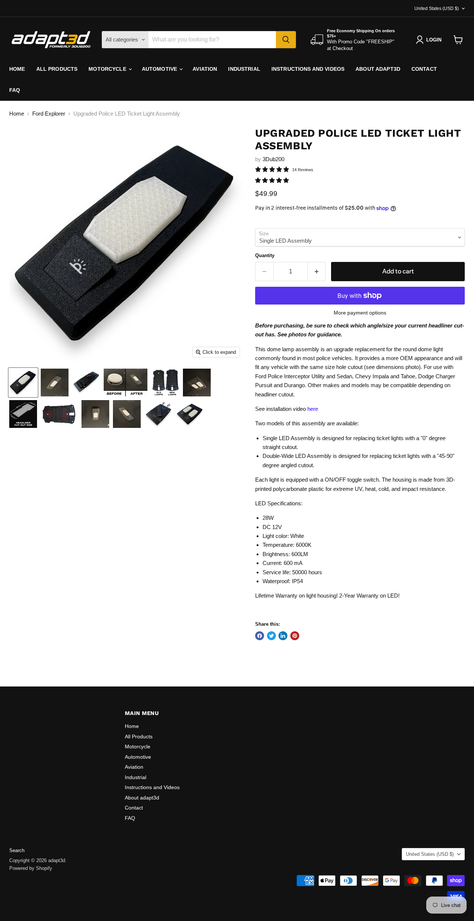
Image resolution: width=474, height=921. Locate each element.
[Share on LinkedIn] (282, 635)
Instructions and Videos (307, 69)
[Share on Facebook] (259, 635)
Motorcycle (108, 69)
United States (436, 8)
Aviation (205, 69)
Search (16, 850)
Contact (424, 69)
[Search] (286, 39)
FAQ (14, 90)
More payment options (360, 313)
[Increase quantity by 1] (317, 271)
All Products (57, 69)
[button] (272, 180)
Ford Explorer (48, 113)
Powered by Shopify (30, 868)
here (312, 409)
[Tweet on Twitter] (271, 635)
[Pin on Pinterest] (294, 635)
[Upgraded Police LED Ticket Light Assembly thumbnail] (23, 382)
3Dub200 (273, 159)
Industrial (244, 69)
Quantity (264, 255)
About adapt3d (378, 69)
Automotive (160, 69)
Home (17, 69)
